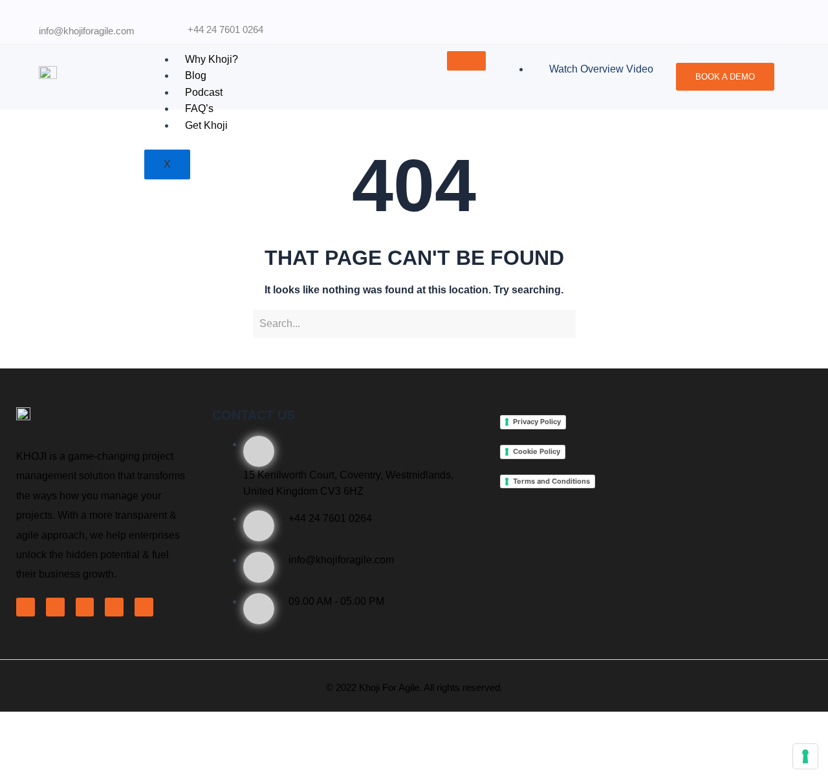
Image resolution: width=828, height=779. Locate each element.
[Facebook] (25, 607)
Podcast (204, 92)
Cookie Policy (536, 451)
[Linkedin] (85, 607)
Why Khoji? (211, 59)
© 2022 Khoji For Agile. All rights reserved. (414, 687)
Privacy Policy (537, 421)
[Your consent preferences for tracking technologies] (805, 756)
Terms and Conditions (551, 481)
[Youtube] (114, 607)
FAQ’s (199, 108)
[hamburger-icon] (466, 61)
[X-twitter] (55, 607)
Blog (195, 75)
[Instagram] (144, 607)
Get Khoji (206, 125)
